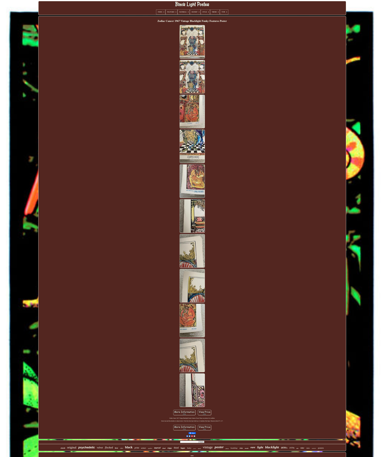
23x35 (63, 448)
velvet (100, 447)
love (116, 448)
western (314, 448)
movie (199, 448)
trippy (170, 448)
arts (297, 448)
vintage (208, 447)
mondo (247, 448)
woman (143, 448)
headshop (234, 448)
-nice (121, 448)
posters (321, 448)
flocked (109, 447)
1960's (308, 448)
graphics (150, 448)
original (71, 447)
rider (302, 448)
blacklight (272, 447)
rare (253, 447)
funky (189, 448)
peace (194, 448)
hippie (183, 448)
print (137, 448)
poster (219, 447)
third (176, 447)
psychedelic (86, 447)
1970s (291, 448)
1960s (241, 448)
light (260, 447)
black (129, 447)
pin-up (227, 448)
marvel (157, 448)
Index (192, 456)
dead (164, 448)
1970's (284, 447)
